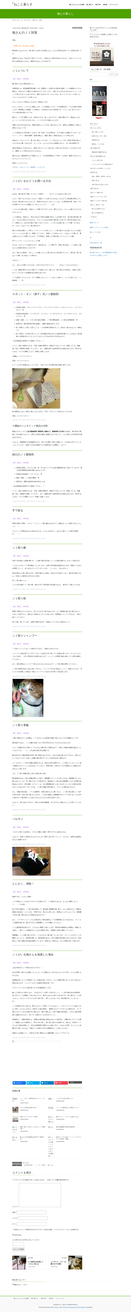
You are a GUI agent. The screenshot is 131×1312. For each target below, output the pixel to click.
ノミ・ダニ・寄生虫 (40, 1165)
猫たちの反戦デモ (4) (98, 209)
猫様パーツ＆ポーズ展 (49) (98, 200)
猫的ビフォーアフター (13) (98, 196)
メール (15, 1218)
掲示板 (51, 1298)
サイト (14, 1224)
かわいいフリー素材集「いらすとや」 (33, 167)
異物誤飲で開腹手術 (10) (99, 152)
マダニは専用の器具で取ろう (28, 1107)
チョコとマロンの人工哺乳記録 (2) (102, 164)
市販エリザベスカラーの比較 (28, 1116)
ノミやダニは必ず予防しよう (64, 1098)
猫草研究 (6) (95, 140)
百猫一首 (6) (95, 180)
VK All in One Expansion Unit (71, 1307)
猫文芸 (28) (93, 172)
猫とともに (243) (95, 128)
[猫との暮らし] (19, 1262)
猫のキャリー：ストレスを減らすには (67, 1116)
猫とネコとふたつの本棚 (21, 1298)
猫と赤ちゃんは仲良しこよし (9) (100, 168)
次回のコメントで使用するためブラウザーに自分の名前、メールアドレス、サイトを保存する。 (47, 1229)
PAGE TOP (126, 1271)
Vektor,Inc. (83, 1307)
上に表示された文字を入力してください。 (26, 1240)
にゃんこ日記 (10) (97, 160)
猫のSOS (43, 1298)
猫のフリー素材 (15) (96, 192)
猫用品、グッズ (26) (98, 144)
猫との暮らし (77, 28)
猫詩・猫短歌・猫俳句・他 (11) (101, 176)
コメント (15, 1206)
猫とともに (51, 1165)
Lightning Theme (58, 1307)
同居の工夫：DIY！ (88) (99, 136)
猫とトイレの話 (95, 232)
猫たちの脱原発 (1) (97, 213)
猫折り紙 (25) (94, 188)
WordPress (48, 1307)
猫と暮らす (34, 1298)
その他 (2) (93, 217)
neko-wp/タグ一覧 (96, 243)
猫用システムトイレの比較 (99, 227)
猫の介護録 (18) (95, 148)
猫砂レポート (94, 222)
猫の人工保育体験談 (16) (97, 156)
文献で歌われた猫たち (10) (100, 184)
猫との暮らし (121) (97, 132)
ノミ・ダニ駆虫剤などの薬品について (67, 1107)
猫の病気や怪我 (28, 1165)
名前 (14, 1212)
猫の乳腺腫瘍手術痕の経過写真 (65, 1127)
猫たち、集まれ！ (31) (97, 204)
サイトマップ (60, 1298)
